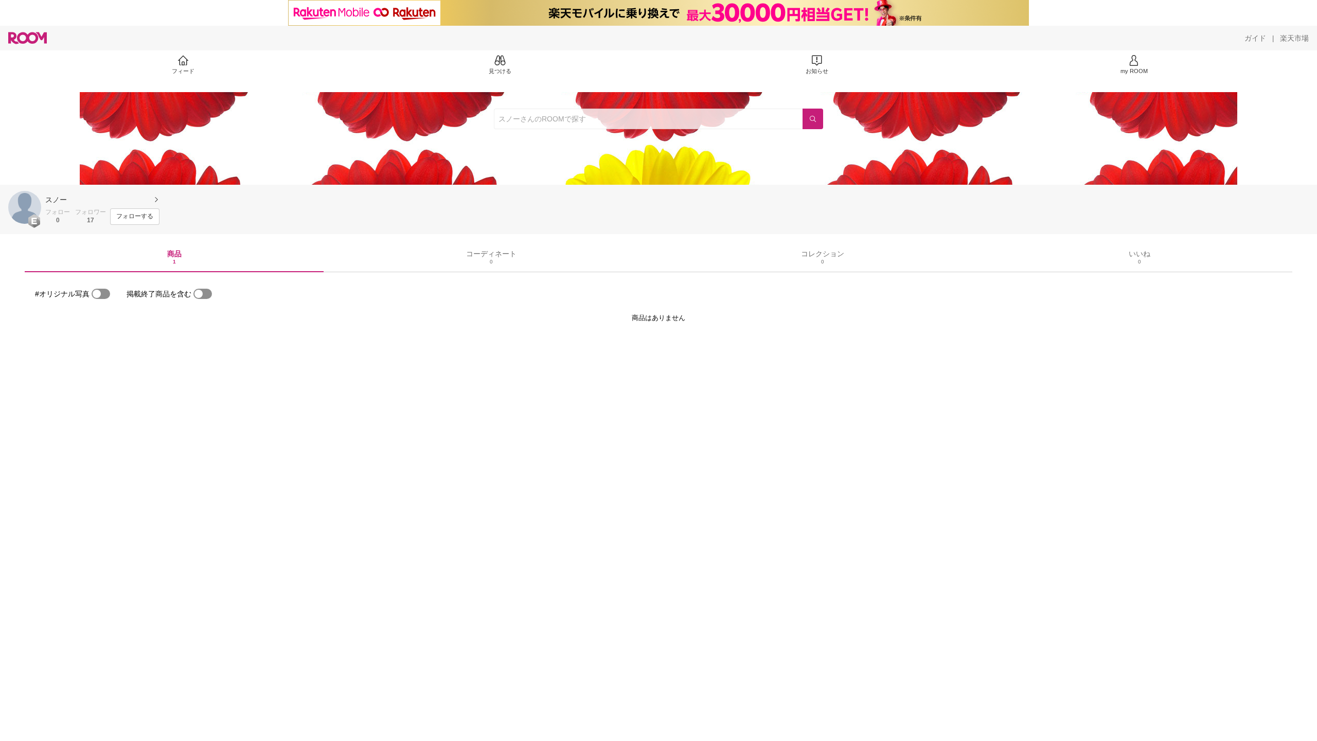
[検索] (813, 119)
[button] (24, 207)
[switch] (101, 294)
